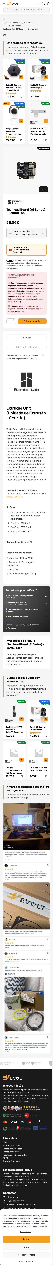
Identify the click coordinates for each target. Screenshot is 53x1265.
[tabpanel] (26, 467)
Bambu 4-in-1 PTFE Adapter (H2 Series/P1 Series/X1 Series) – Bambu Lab (14, 731)
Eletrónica (28, 22)
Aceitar (26, 1239)
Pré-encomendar (32, 321)
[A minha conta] (48, 3)
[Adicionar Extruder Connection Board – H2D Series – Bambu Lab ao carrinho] (21, 760)
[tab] (26, 337)
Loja (5, 22)
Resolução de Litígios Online (15, 1155)
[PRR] (24, 1128)
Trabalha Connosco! (11, 1161)
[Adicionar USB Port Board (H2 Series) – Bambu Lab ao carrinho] (46, 760)
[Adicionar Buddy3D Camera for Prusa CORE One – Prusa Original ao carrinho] (21, 77)
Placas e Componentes (13, 26)
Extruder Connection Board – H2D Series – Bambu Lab (14, 772)
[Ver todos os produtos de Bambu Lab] (15, 201)
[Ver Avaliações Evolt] (26, 928)
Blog (5, 1142)
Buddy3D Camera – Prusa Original (38, 86)
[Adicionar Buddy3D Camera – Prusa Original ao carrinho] (46, 77)
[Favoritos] (39, 3)
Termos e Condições (12, 1145)
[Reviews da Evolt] (23, 1108)
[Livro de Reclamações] (30, 1115)
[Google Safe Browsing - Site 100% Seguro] (12, 1115)
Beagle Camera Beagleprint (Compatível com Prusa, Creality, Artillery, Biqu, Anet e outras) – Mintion (14, 135)
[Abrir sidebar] (4, 3)
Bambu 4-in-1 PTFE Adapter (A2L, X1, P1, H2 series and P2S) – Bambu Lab (38, 133)
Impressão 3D (15, 22)
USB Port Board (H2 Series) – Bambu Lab (38, 769)
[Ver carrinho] (43, 3)
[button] (26, 170)
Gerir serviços (25, 1232)
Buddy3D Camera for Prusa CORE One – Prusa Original (14, 87)
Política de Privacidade (12, 1149)
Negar (26, 1247)
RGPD (5, 1158)
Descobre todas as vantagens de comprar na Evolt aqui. (22, 626)
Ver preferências (26, 1254)
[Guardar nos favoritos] (4, 35)
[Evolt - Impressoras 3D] (13, 3)
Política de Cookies (25, 1261)
